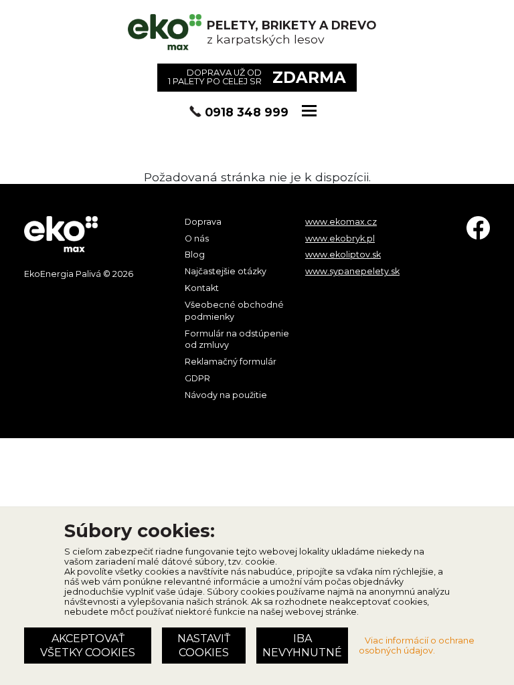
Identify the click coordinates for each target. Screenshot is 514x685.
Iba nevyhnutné (302, 645)
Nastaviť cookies (203, 645)
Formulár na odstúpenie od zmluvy (237, 339)
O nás (197, 238)
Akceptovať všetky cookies (87, 645)
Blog (195, 255)
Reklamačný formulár (230, 362)
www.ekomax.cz (341, 222)
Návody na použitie (226, 395)
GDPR (197, 378)
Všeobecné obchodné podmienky (234, 311)
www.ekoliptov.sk (343, 255)
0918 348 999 (246, 112)
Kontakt (202, 288)
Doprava (203, 222)
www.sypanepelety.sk (352, 271)
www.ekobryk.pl (340, 238)
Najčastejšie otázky (225, 271)
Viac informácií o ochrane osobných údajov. (417, 645)
